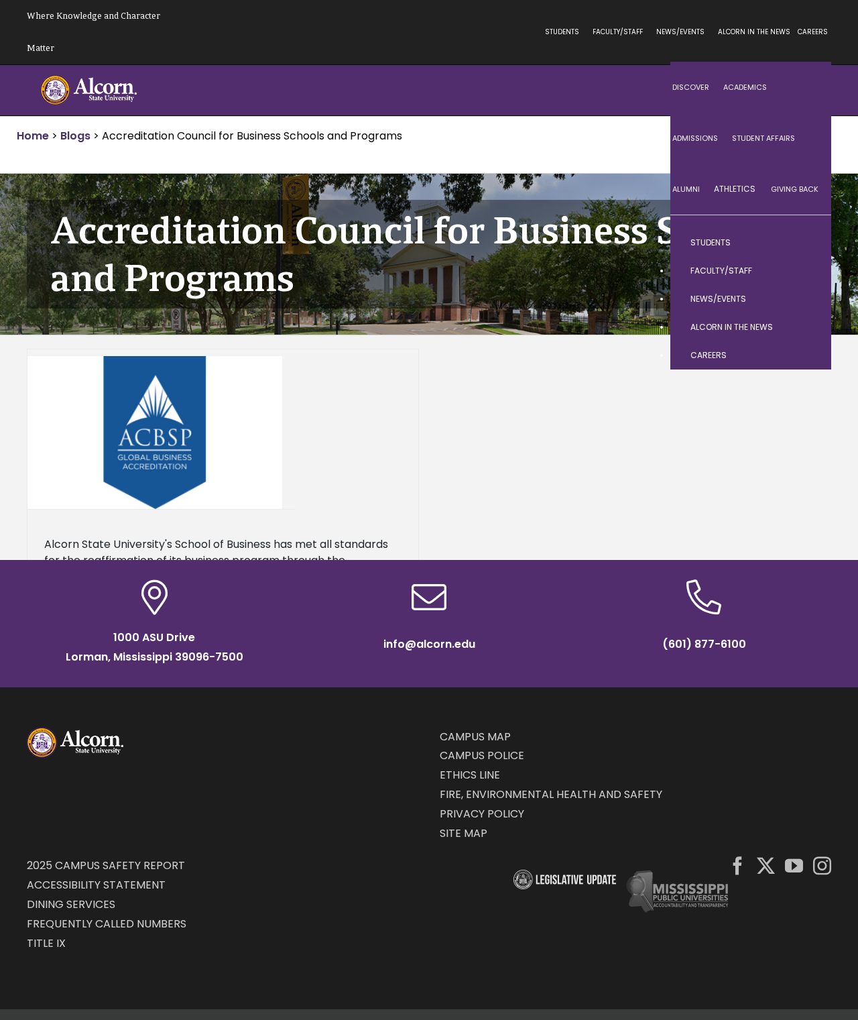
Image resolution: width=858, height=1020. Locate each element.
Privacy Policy (482, 813)
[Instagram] (822, 865)
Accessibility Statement (96, 885)
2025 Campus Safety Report (106, 865)
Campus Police (482, 755)
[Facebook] (738, 865)
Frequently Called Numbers (106, 923)
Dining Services (71, 904)
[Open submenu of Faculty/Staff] (807, 271)
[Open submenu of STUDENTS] (807, 243)
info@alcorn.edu (429, 644)
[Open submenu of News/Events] (807, 299)
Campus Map (475, 736)
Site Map (463, 833)
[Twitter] (766, 865)
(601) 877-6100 (704, 644)
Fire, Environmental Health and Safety (551, 794)
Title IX (46, 943)
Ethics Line (470, 775)
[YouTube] (794, 865)
